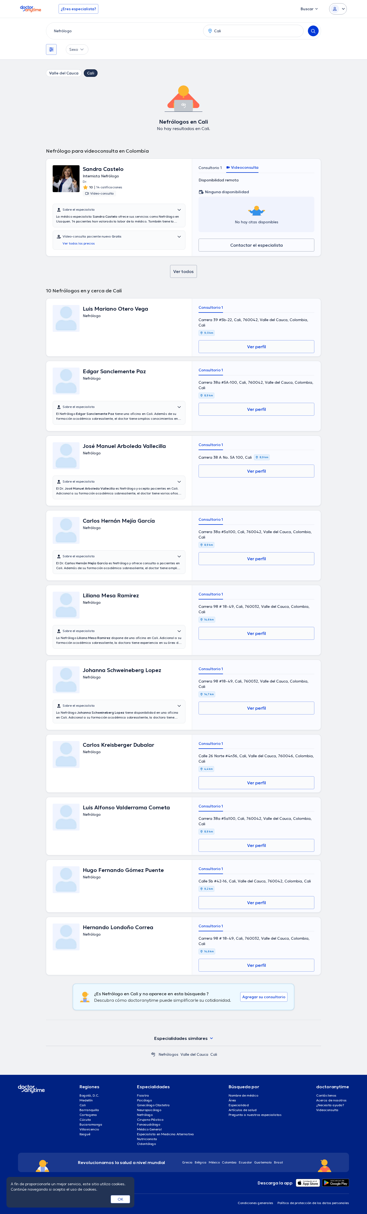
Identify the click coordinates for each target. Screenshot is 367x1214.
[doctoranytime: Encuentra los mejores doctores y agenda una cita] (153, 1054)
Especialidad (239, 1105)
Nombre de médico (243, 1095)
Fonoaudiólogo (148, 1124)
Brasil (278, 1162)
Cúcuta (85, 1120)
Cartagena (88, 1115)
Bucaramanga (91, 1124)
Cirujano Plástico (150, 1120)
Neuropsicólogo (149, 1110)
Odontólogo (146, 1144)
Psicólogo (144, 1100)
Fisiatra (143, 1095)
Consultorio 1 (210, 167)
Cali (90, 73)
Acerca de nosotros (331, 1100)
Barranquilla (89, 1110)
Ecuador (245, 1162)
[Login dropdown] (338, 9)
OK (120, 1199)
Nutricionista (147, 1139)
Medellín (86, 1100)
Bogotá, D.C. (89, 1095)
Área (232, 1100)
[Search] (313, 31)
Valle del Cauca (63, 73)
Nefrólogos (168, 1054)
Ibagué (85, 1134)
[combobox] (123, 31)
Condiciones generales (255, 1203)
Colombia (229, 1162)
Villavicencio (89, 1129)
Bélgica (201, 1162)
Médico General (149, 1129)
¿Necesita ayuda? (330, 1105)
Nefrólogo (145, 1115)
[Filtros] (51, 49)
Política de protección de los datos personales (313, 1203)
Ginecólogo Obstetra (153, 1105)
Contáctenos (326, 1095)
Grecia (187, 1162)
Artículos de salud (243, 1110)
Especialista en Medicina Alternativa (165, 1134)
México (214, 1162)
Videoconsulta (327, 1110)
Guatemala (263, 1162)
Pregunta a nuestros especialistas (255, 1115)
